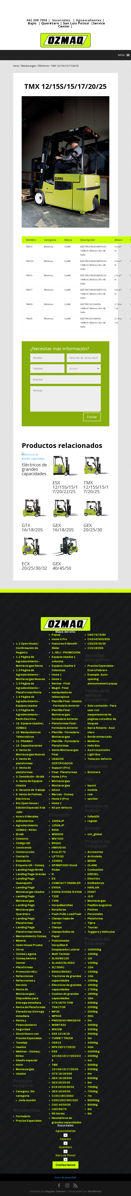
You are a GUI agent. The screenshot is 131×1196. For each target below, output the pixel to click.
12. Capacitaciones (29, 745)
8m (90, 1109)
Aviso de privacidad (65, 1177)
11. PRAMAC (24, 741)
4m (90, 1060)
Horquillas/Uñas (62, 905)
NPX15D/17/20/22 (64, 1047)
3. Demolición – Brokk (30, 776)
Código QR (23, 843)
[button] (121, 55)
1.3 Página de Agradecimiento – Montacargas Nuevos (30, 675)
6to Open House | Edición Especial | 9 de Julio (30, 808)
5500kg (93, 1069)
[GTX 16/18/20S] (35, 508)
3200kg (93, 1029)
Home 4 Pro (59, 639)
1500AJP (58, 821)
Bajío (32, 23)
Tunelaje (21, 1042)
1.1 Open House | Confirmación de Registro (27, 648)
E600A (56, 887)
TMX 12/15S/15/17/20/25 (96, 486)
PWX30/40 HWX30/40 (66, 1020)
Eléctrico (94, 878)
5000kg (93, 1064)
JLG (90, 896)
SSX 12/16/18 (61, 1033)
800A (55, 829)
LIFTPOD (58, 856)
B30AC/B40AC (61, 971)
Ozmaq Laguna (26, 954)
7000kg (93, 1087)
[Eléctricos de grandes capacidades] (35, 457)
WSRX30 (57, 834)
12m (90, 967)
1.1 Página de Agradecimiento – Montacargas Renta (29, 661)
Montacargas (28, 65)
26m (90, 1016)
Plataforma (95, 918)
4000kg (93, 1042)
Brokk (20, 834)
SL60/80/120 (60, 958)
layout (92, 785)
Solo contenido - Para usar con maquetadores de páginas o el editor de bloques (102, 714)
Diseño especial (26, 1060)
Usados (21, 1047)
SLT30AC (58, 967)
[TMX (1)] (65, 227)
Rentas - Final (61, 683)
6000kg (93, 1078)
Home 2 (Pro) (60, 798)
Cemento (22, 838)
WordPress (94, 1191)
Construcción (25, 852)
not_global (95, 834)
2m (90, 1020)
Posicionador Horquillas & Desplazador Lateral (65, 945)
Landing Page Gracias (31, 874)
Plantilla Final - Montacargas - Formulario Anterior (65, 714)
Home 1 (57, 674)
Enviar (92, 417)
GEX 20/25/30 (92, 527)
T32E (55, 896)
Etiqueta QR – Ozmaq (30, 865)
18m (90, 998)
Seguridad (23, 1029)
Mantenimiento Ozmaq (31, 936)
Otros (20, 949)
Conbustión (95, 869)
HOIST (92, 891)
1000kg (93, 954)
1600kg (93, 985)
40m (90, 1047)
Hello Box (94, 745)
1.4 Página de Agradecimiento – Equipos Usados (28, 701)
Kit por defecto (62, 807)
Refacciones (24, 976)
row (90, 794)
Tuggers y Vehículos (101, 931)
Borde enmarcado (100, 736)
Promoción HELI (26, 971)
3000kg (93, 1024)
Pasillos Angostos (100, 905)
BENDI (92, 860)
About (56, 789)
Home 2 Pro (59, 776)
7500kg (93, 1091)
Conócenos (23, 847)
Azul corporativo (99, 750)
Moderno (93, 741)
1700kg (93, 989)
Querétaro (50, 23)
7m (90, 1095)
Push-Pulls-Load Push (66, 914)
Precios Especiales (29, 1120)
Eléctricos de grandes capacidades (34, 469)
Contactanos (65, 1165)
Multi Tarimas (61, 954)
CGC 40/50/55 (61, 1104)
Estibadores (96, 883)
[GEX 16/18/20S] (66, 508)
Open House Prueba (29, 945)
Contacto (22, 856)
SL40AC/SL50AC (63, 962)
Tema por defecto (100, 758)
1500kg (93, 980)
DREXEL (93, 874)
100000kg (94, 949)
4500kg (93, 1055)
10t (90, 958)
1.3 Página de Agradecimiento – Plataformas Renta (28, 688)
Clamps (57, 927)
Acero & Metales (27, 816)
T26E (55, 900)
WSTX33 (57, 838)
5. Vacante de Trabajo (30, 789)
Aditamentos (24, 821)
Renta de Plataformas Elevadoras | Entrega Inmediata (30, 1011)
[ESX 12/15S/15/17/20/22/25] (66, 466)
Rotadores (59, 909)
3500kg (93, 1033)
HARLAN (93, 887)
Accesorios (95, 852)
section (93, 798)
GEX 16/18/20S (63, 527)
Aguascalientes (88, 20)
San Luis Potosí (76, 23)
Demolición (23, 860)
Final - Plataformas (64, 772)
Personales (95, 914)
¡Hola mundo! (27, 1100)
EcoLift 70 (59, 852)
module (92, 789)
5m (90, 1073)
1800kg (93, 993)
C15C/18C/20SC (63, 1095)
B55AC (56, 843)
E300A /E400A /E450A (67, 891)
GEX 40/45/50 (62, 565)
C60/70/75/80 (97, 634)
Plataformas (24, 967)
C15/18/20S (95, 648)
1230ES (57, 860)
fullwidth (93, 816)
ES (53, 878)
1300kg (93, 971)
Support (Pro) (61, 767)
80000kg (93, 1100)
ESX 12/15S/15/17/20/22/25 (65, 486)
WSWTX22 (59, 1024)
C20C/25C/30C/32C (65, 1100)
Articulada (95, 856)
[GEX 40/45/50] (66, 547)
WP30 (56, 1011)
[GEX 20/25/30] (96, 508)
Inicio (16, 65)
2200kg (93, 1007)
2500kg (93, 1011)
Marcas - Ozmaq (62, 794)
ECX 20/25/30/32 (34, 565)
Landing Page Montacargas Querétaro (25, 910)
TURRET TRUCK (62, 1038)
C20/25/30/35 (97, 643)
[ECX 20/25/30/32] (35, 547)
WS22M (57, 1029)
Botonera (94, 772)
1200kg (93, 962)
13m (90, 976)
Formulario (23, 1116)
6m (90, 1082)
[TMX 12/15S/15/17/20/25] (96, 466)
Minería (21, 940)
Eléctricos (43, 65)
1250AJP (58, 825)
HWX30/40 (59, 847)
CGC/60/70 (59, 1109)
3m (90, 1038)
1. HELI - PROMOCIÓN (66, 652)
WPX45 (56, 1016)
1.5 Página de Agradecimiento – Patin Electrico (28, 714)
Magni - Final (60, 687)
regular (93, 821)
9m (90, 1113)
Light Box (94, 754)
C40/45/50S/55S (99, 639)
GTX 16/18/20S (32, 527)
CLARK (92, 865)
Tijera (91, 922)
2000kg (93, 1002)
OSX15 (56, 1042)
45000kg (94, 1051)
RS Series (58, 1113)
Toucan (93, 927)
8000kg (93, 1104)
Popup (56, 634)
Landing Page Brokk (29, 869)
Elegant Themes (55, 1191)
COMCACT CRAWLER (66, 883)
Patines (93, 909)
